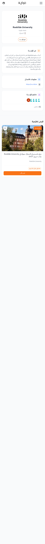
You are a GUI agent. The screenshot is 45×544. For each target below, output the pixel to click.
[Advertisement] (22, 537)
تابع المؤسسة (23, 39)
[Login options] (4, 3)
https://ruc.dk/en (31, 84)
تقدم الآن (22, 173)
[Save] (5, 128)
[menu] (41, 3)
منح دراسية (38, 128)
